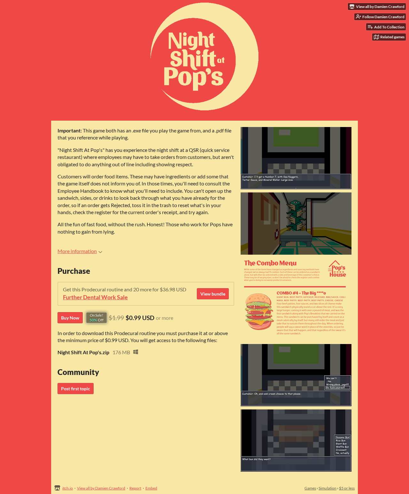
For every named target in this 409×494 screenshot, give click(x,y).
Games (310, 488)
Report (135, 488)
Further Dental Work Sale (95, 297)
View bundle (212, 293)
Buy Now (70, 317)
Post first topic (75, 388)
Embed (151, 488)
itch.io (67, 488)
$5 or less (347, 488)
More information (77, 251)
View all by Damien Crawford (101, 488)
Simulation (327, 488)
